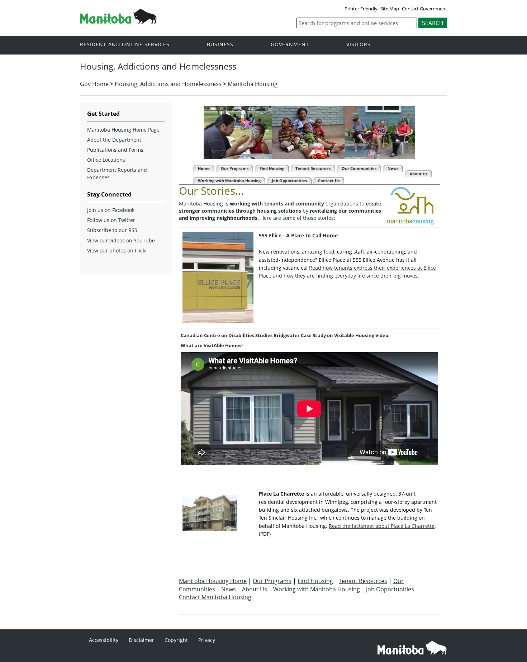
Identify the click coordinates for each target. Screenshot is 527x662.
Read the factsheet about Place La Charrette (382, 525)
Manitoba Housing (252, 84)
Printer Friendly (361, 8)
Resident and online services (125, 44)
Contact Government (424, 8)
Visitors (358, 44)
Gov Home (94, 84)
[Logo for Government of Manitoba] (118, 21)
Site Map (389, 8)
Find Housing (315, 581)
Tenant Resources (363, 581)
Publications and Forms (115, 149)
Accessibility (103, 640)
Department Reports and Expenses (117, 173)
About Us (254, 589)
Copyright (176, 640)
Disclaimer (141, 640)
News (228, 589)
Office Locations (106, 159)
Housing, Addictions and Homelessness (168, 84)
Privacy (206, 640)
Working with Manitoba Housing (316, 589)
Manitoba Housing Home (213, 581)
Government (290, 44)
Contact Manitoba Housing (215, 597)
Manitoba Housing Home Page (123, 129)
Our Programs (272, 581)
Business (220, 44)
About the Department (114, 139)
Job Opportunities (390, 589)
